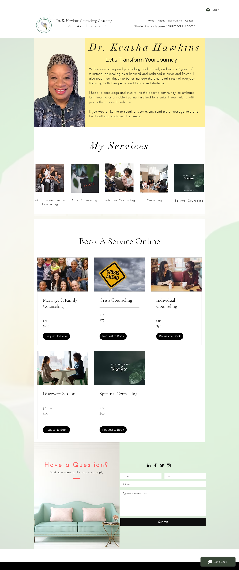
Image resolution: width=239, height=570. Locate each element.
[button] (56, 336)
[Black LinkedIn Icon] (148, 465)
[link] (63, 303)
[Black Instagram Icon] (168, 465)
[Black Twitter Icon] (162, 465)
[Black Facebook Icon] (155, 465)
